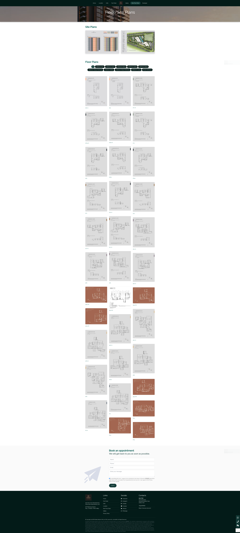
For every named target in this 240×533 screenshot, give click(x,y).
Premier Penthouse (147, 69)
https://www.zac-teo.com (145, 508)
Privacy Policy (106, 513)
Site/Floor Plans (135, 3)
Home (94, 3)
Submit (112, 485)
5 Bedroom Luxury (136, 69)
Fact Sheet (113, 3)
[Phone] (237, 521)
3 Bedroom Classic (132, 66)
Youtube (125, 506)
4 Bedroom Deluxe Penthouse (123, 69)
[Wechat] (237, 525)
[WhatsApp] (238, 517)
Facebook (124, 498)
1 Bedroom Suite (100, 66)
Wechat (124, 508)
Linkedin (124, 503)
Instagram (124, 501)
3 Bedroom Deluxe (143, 66)
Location (101, 3)
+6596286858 (142, 505)
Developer (144, 3)
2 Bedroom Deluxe (121, 66)
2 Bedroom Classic (110, 66)
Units (107, 3)
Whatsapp (124, 511)
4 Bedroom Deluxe (109, 69)
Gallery (127, 3)
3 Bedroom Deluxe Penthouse (95, 69)
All (93, 66)
